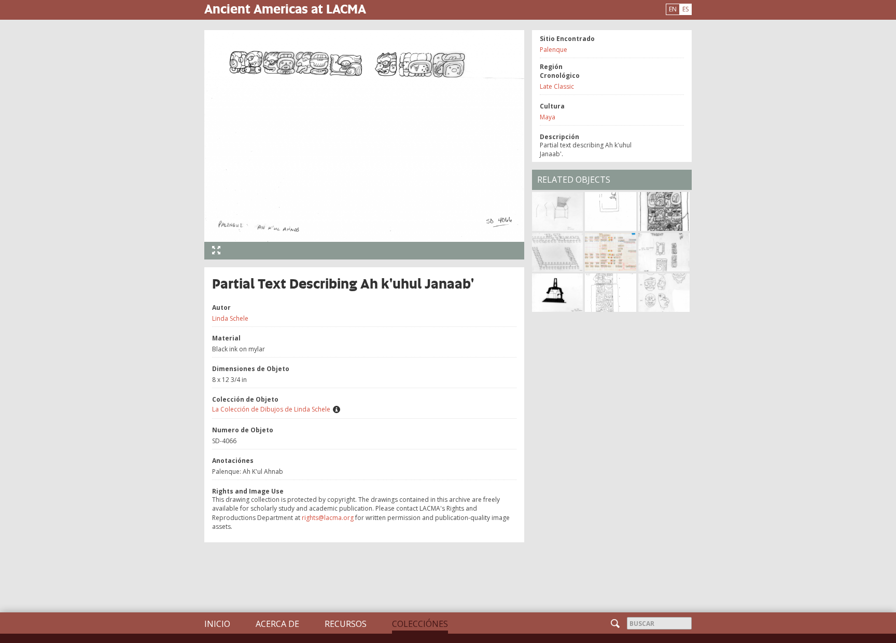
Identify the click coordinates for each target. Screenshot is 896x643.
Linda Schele (230, 318)
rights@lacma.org (328, 517)
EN (673, 9)
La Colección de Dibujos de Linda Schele (271, 409)
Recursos (346, 624)
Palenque (553, 49)
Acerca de (277, 624)
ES (685, 9)
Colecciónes (420, 624)
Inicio (217, 624)
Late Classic (557, 86)
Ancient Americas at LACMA (285, 8)
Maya (547, 117)
